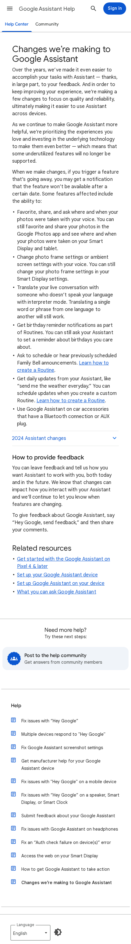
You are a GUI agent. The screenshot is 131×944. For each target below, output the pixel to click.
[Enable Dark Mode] (58, 932)
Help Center (17, 24)
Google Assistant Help (47, 8)
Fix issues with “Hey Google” (49, 721)
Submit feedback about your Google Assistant (68, 815)
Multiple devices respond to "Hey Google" (63, 734)
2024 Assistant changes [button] (39, 438)
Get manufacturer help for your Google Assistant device (61, 764)
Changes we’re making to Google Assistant (66, 882)
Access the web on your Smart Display (59, 856)
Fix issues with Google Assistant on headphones (69, 829)
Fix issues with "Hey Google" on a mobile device (68, 781)
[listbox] (30, 933)
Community (47, 24)
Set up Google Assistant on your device (60, 583)
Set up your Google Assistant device (57, 575)
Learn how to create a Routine (71, 401)
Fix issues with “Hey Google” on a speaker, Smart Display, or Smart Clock (70, 798)
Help (16, 706)
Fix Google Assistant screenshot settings (62, 747)
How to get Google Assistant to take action (65, 869)
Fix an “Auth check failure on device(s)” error (66, 842)
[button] (9, 8)
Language (25, 924)
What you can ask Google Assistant (56, 592)
